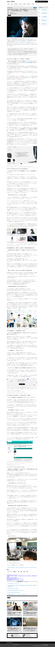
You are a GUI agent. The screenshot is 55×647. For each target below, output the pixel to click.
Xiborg (30, 77)
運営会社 (14, 644)
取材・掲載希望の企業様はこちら (41, 1)
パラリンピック (9, 571)
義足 (24, 571)
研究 (18, 571)
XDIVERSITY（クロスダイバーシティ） (27, 41)
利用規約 (17, 644)
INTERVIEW (11, 5)
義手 (21, 571)
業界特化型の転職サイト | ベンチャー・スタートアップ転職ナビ (17, 594)
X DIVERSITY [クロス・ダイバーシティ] (13, 583)
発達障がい (14, 571)
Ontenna (27, 76)
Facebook (44, 644)
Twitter (47, 644)
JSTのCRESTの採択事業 (28, 62)
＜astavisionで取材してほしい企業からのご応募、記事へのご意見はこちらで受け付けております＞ (22, 567)
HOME (8, 5)
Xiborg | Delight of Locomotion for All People (13, 579)
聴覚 (27, 571)
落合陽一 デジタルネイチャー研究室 (12, 577)
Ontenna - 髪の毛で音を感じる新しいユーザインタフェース (15, 578)
